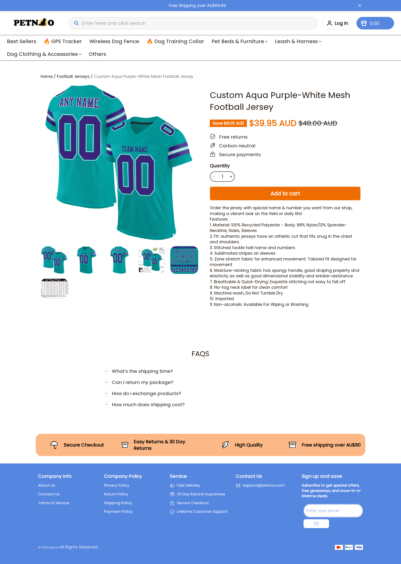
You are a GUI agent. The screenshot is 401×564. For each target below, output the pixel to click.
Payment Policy (118, 511)
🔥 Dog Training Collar (175, 41)
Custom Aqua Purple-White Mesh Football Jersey (143, 76)
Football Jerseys (73, 76)
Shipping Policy (118, 503)
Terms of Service (53, 503)
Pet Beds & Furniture (238, 41)
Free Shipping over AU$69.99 (197, 5)
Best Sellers (21, 41)
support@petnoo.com (264, 485)
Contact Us (48, 494)
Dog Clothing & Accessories (42, 54)
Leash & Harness (296, 41)
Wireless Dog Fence (114, 41)
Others (97, 54)
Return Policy (116, 494)
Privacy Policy (116, 485)
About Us (46, 485)
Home (47, 76)
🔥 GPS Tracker (63, 41)
